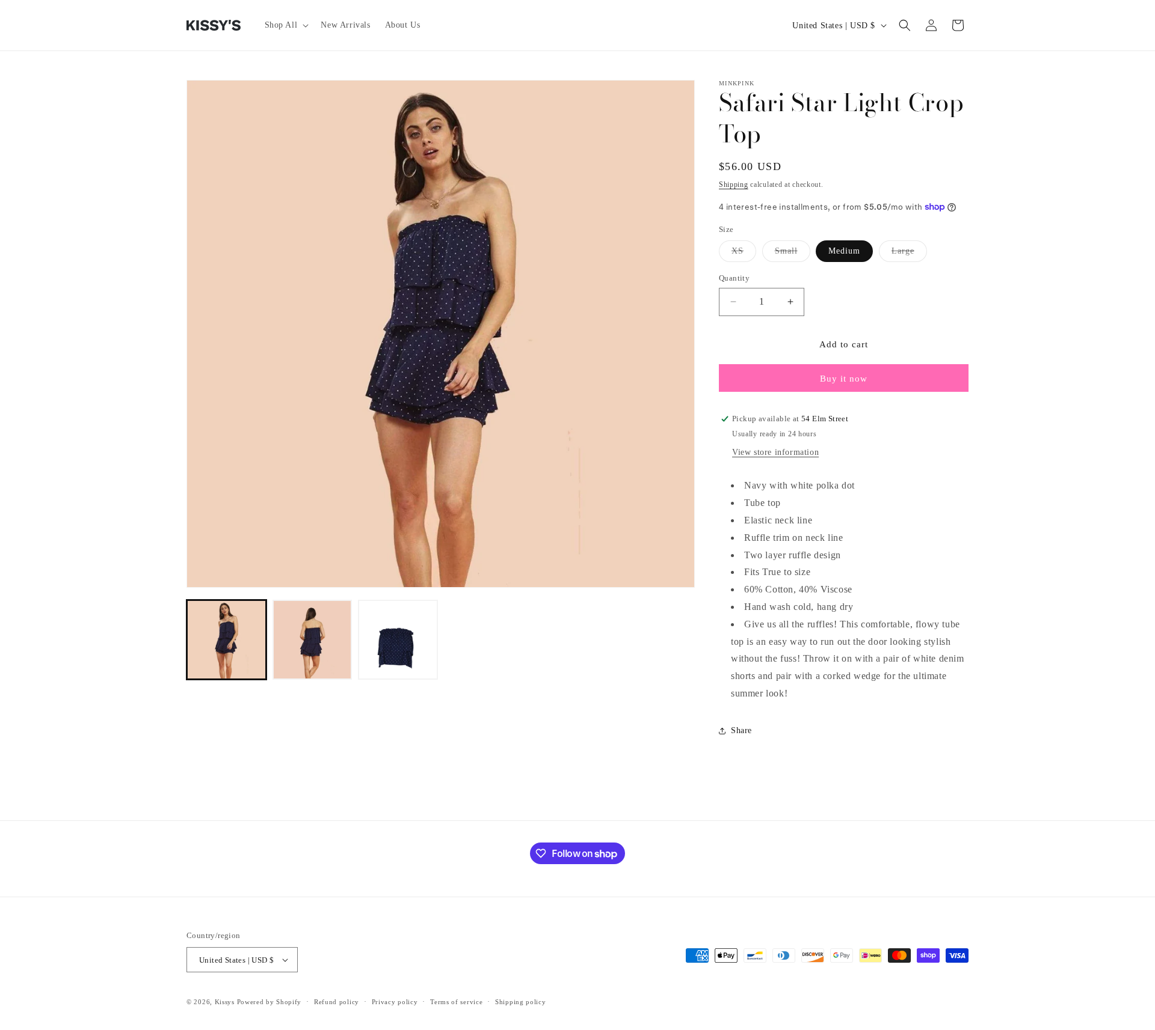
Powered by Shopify (269, 1001)
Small (792, 254)
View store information (775, 452)
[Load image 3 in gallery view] (398, 640)
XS (744, 254)
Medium (844, 250)
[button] (285, 25)
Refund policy (336, 1001)
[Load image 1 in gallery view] (226, 640)
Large (909, 254)
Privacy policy (395, 1001)
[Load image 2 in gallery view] (313, 640)
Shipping (733, 184)
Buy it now (843, 378)
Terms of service (456, 1001)
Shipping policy (520, 1001)
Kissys (226, 1001)
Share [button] (741, 730)
